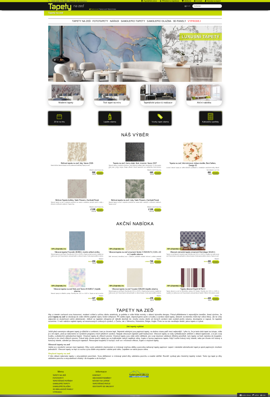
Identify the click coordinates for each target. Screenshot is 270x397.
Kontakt (97, 375)
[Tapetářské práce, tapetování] (139, 377)
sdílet (256, 395)
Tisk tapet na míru (112, 102)
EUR (188, 6)
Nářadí (114, 21)
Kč (186, 6)
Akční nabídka (204, 102)
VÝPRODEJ (194, 21)
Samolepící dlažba (159, 21)
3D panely (179, 21)
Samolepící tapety (133, 21)
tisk (264, 395)
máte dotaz (246, 395)
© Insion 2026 (135, 396)
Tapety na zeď (81, 21)
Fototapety (100, 21)
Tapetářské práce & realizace (158, 102)
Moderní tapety (65, 102)
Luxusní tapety (201, 36)
